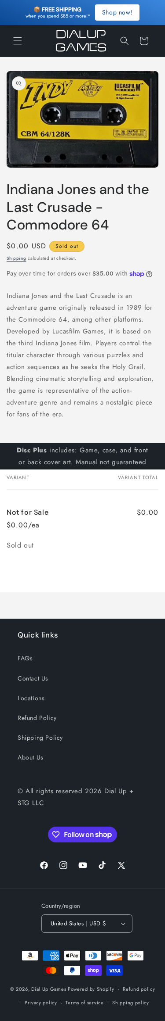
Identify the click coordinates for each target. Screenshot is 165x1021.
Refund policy (139, 988)
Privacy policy (41, 1002)
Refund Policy (37, 717)
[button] (17, 40)
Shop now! (117, 12)
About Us (31, 757)
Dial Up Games (48, 988)
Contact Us (33, 678)
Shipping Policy (40, 737)
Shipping (16, 258)
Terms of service (84, 1002)
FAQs (25, 658)
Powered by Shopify (91, 988)
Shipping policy (130, 1002)
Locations (31, 698)
